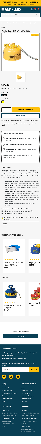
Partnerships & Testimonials (29, 418)
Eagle (3, 27)
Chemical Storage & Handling (21, 23)
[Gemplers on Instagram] (11, 376)
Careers (23, 423)
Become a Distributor (27, 396)
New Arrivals (5, 388)
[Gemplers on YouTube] (18, 376)
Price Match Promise (27, 415)
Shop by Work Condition (9, 393)
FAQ (3, 426)
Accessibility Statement (28, 429)
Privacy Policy (25, 426)
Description (6, 167)
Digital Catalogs (6, 421)
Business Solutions (29, 384)
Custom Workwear (7, 398)
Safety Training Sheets (9, 418)
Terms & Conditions (21, 4)
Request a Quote (26, 390)
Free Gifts (24, 401)
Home (3, 23)
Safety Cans (35, 23)
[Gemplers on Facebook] (4, 376)
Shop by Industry (7, 390)
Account (23, 388)
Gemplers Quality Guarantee (30, 413)
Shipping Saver (26, 398)
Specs (4, 224)
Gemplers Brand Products (29, 421)
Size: (4, 92)
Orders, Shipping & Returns (10, 413)
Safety (9, 23)
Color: (5, 99)
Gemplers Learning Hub (9, 415)
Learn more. (29, 144)
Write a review (20, 336)
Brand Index (5, 396)
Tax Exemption (25, 393)
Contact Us (5, 410)
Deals (3, 401)
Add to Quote (20, 116)
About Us (24, 410)
